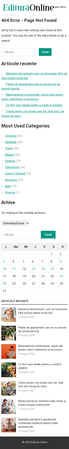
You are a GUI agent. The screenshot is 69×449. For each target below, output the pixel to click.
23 (61, 276)
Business (11, 180)
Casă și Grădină (15, 173)
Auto (8, 186)
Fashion (10, 161)
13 (33, 269)
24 (4, 283)
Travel (9, 148)
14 (43, 269)
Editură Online (39, 442)
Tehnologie (12, 167)
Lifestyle (11, 136)
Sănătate (11, 142)
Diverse (10, 192)
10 (4, 269)
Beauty (9, 155)
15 (52, 269)
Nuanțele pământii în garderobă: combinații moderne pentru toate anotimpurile (38, 423)
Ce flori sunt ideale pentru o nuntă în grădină (34, 105)
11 (14, 269)
